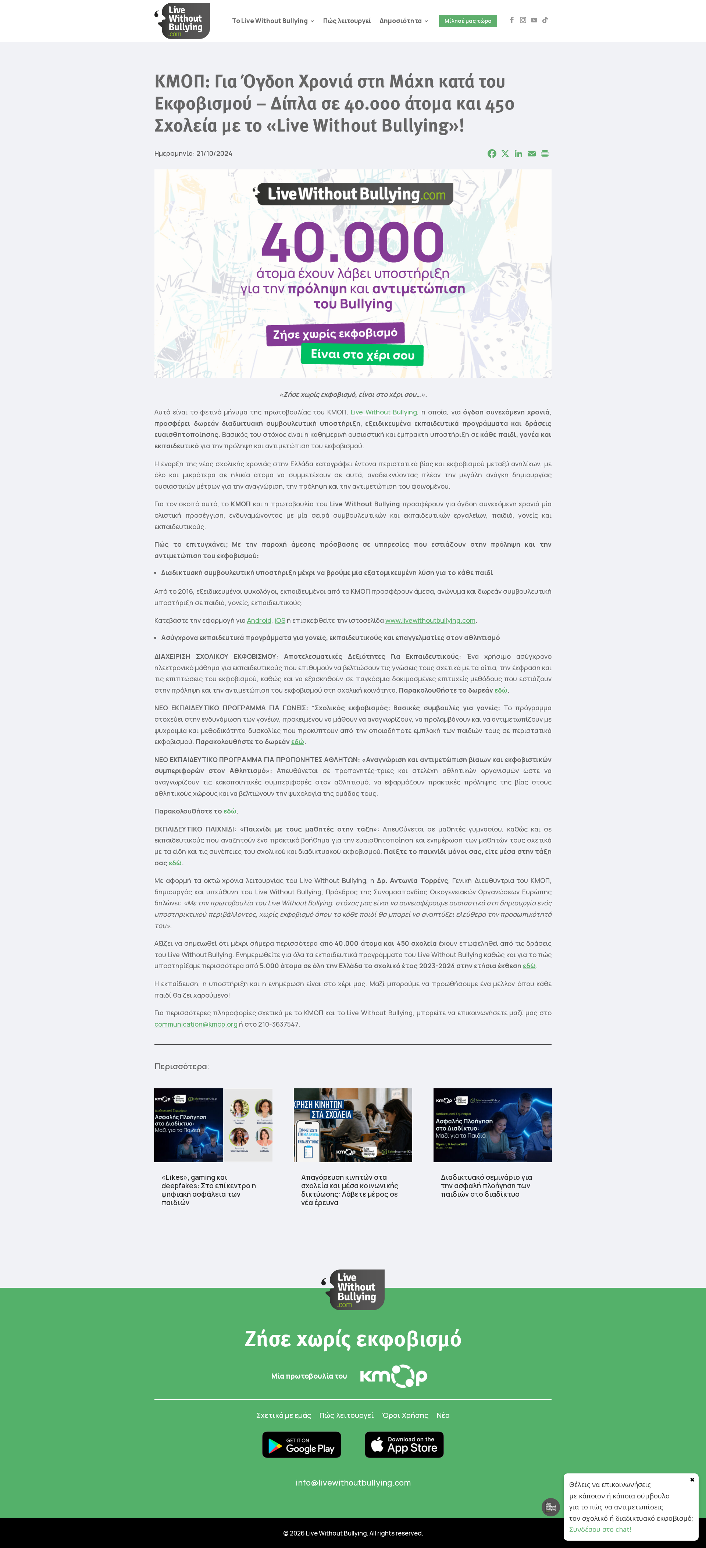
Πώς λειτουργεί (347, 21)
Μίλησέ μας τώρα (468, 21)
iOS (280, 620)
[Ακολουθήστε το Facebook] (512, 20)
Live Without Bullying (384, 411)
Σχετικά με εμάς (283, 1416)
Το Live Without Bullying (270, 21)
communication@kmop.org (196, 1024)
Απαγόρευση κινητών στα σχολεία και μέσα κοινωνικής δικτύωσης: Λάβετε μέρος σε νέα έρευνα (349, 1189)
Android (259, 620)
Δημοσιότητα (400, 21)
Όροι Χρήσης (405, 1416)
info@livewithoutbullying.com (353, 1482)
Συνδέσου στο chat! (600, 1529)
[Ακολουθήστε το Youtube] (534, 20)
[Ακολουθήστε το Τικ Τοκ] (545, 20)
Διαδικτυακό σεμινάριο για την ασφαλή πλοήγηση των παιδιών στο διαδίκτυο (486, 1185)
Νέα (443, 1416)
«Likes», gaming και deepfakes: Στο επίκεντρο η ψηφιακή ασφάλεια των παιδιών (208, 1189)
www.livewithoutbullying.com (430, 620)
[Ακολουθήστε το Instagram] (523, 20)
